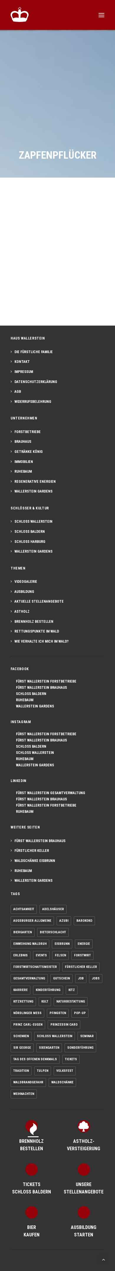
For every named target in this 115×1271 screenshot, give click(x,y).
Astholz (21, 611)
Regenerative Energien (35, 482)
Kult (44, 1001)
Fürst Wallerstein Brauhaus (39, 841)
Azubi (63, 921)
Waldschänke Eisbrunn (34, 861)
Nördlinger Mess (27, 1013)
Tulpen (42, 1071)
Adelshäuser (53, 909)
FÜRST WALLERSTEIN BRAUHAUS (40, 688)
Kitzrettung (23, 1001)
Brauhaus (22, 442)
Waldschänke (62, 1082)
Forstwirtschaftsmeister (35, 967)
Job (81, 978)
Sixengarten (49, 1048)
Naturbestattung (70, 1001)
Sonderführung (80, 1048)
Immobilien (23, 462)
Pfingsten (58, 1013)
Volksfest (64, 1071)
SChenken (21, 1036)
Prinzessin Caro (64, 1025)
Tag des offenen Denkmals (35, 1059)
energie (84, 944)
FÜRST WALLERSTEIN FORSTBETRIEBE (44, 681)
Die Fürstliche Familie (33, 352)
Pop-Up (80, 1013)
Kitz (71, 990)
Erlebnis (20, 955)
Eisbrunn (62, 944)
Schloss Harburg (29, 542)
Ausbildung (24, 592)
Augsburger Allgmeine (32, 921)
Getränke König (28, 452)
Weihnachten (23, 1094)
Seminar (87, 1036)
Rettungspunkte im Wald (36, 631)
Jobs (96, 978)
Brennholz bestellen (33, 622)
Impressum (23, 372)
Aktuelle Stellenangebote (39, 601)
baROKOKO (84, 921)
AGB (17, 392)
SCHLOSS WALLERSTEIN (33, 753)
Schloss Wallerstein (33, 521)
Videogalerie (25, 582)
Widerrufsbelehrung (32, 402)
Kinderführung (48, 990)
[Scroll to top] (103, 1259)
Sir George (22, 1048)
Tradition (21, 1071)
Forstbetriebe (27, 432)
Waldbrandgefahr (28, 1082)
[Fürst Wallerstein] (20, 14)
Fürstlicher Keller (31, 851)
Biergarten (22, 932)
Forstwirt (82, 955)
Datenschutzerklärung (35, 382)
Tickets (71, 1059)
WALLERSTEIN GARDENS (33, 706)
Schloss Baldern (29, 532)
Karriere (20, 990)
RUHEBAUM (23, 700)
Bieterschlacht (53, 932)
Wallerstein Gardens (33, 491)
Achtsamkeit (23, 909)
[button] (101, 15)
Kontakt (22, 362)
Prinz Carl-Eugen (27, 1025)
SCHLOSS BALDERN (29, 694)
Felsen (60, 955)
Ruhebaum (23, 471)
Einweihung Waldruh (30, 944)
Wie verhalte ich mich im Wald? (41, 641)
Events (41, 955)
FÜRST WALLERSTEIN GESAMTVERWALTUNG (49, 793)
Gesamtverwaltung (29, 978)
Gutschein (61, 978)
